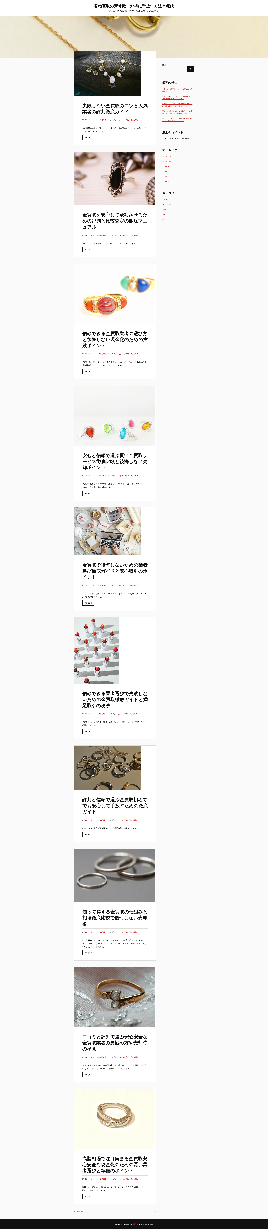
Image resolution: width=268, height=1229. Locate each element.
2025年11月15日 (101, 476)
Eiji (86, 120)
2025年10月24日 (101, 1057)
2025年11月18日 (101, 354)
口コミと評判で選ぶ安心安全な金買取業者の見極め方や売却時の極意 (115, 1042)
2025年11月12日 (101, 585)
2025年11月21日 (101, 235)
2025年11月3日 (100, 932)
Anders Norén (148, 1224)
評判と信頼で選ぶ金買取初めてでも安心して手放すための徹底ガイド (115, 805)
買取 (164, 214)
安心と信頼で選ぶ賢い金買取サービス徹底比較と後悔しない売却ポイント (115, 461)
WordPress (128, 1224)
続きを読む (88, 137)
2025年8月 (166, 172)
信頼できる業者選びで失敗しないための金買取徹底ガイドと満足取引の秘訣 (115, 699)
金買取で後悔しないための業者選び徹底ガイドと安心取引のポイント (115, 570)
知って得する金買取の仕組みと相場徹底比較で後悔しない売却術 (115, 917)
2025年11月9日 (100, 714)
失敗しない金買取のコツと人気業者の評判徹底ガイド (115, 108)
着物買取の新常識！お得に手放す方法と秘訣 (134, 5)
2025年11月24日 (101, 120)
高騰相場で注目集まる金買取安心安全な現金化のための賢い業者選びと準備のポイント (115, 1164)
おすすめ (121, 120)
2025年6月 (166, 181)
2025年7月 (166, 176)
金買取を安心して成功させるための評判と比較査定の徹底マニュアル (115, 220)
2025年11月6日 (100, 820)
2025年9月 (166, 167)
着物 (164, 209)
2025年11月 (166, 157)
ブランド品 (129, 120)
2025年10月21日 (101, 1179)
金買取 (135, 120)
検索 (164, 65)
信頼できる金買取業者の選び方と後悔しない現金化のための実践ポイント (115, 339)
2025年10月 (166, 162)
